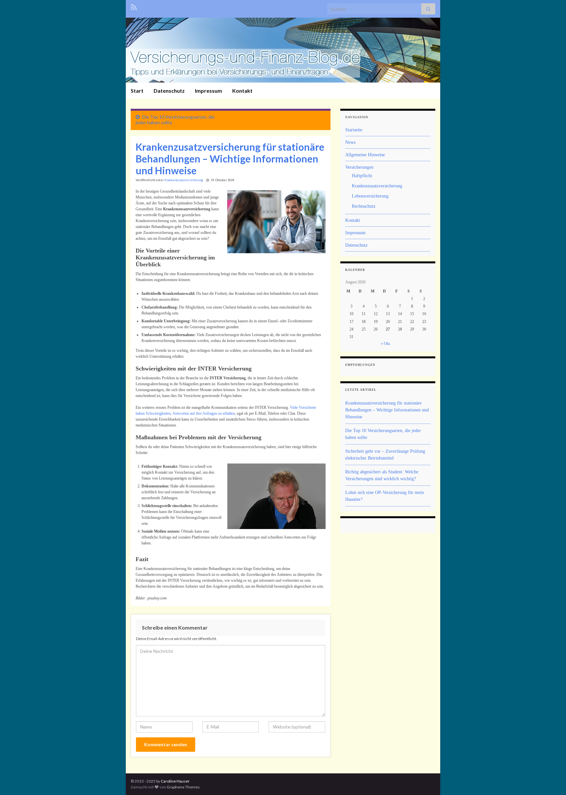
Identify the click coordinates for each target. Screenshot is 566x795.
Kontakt (242, 90)
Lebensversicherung (370, 196)
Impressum (208, 90)
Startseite (353, 129)
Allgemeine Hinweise (365, 154)
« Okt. (386, 343)
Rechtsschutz (363, 206)
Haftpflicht (362, 175)
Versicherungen (359, 167)
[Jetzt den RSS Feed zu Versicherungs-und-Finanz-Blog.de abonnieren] (134, 6)
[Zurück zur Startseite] (283, 50)
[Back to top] (551, 780)
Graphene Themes (183, 787)
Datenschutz (169, 90)
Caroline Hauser (175, 781)
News (350, 142)
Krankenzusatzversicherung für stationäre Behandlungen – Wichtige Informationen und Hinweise (387, 410)
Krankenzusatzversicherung (183, 180)
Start (137, 90)
